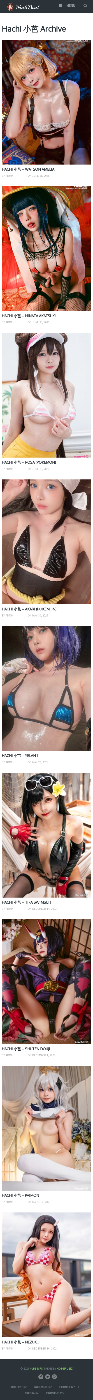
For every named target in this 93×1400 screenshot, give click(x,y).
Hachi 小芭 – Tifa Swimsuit (27, 902)
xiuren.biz (32, 1393)
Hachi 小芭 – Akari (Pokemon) (29, 609)
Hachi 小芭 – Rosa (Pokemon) (29, 462)
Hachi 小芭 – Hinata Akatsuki (29, 316)
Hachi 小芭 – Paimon (20, 1195)
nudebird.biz (43, 1387)
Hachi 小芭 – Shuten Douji (26, 1049)
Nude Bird (36, 1368)
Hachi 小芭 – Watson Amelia (28, 169)
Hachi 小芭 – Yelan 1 (20, 755)
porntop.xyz (55, 1393)
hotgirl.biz (19, 1387)
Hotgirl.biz (65, 1368)
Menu (70, 5)
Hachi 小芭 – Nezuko (21, 1342)
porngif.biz (67, 1387)
